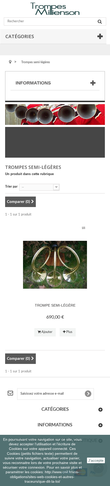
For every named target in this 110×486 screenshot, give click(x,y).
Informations (33, 82)
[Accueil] (10, 62)
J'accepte (96, 460)
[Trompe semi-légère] (55, 265)
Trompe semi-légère (55, 305)
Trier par (11, 186)
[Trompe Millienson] (55, 9)
